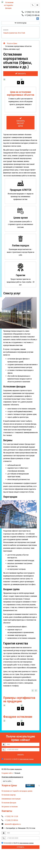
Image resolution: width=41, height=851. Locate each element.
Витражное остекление (10, 807)
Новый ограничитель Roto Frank (14, 33)
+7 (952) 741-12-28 (32, 12)
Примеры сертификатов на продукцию (19, 699)
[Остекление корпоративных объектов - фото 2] (12, 79)
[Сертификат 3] (29, 705)
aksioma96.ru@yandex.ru (13, 824)
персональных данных (27, 759)
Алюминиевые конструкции (11, 799)
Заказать (21, 73)
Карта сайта (7, 781)
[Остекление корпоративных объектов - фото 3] (29, 79)
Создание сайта (7, 773)
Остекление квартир (9, 795)
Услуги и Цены (21, 23)
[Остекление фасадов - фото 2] (12, 720)
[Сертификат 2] (12, 705)
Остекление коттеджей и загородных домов (17, 791)
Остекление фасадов (9, 803)
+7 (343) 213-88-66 (32, 15)
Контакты (7, 811)
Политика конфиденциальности (12, 777)
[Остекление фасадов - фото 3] (29, 720)
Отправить (20, 847)
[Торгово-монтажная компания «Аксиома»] (4, 43)
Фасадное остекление (17, 716)
